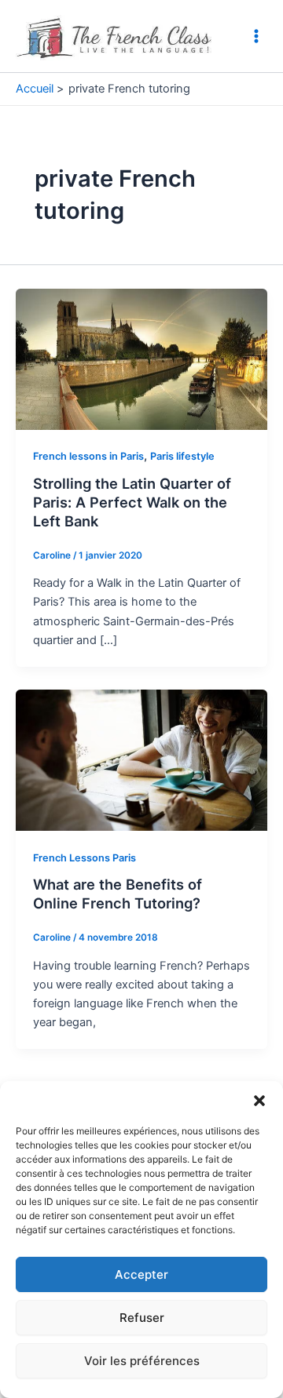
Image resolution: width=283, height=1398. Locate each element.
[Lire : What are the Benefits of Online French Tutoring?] (141, 759)
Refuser (141, 1317)
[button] (259, 1101)
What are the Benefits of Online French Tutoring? (117, 894)
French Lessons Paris (84, 858)
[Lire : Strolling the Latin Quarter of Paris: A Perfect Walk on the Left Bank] (141, 358)
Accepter (141, 1274)
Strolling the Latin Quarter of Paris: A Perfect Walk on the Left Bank (132, 502)
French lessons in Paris (88, 456)
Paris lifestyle (182, 456)
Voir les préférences (142, 1360)
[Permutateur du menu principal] (256, 36)
